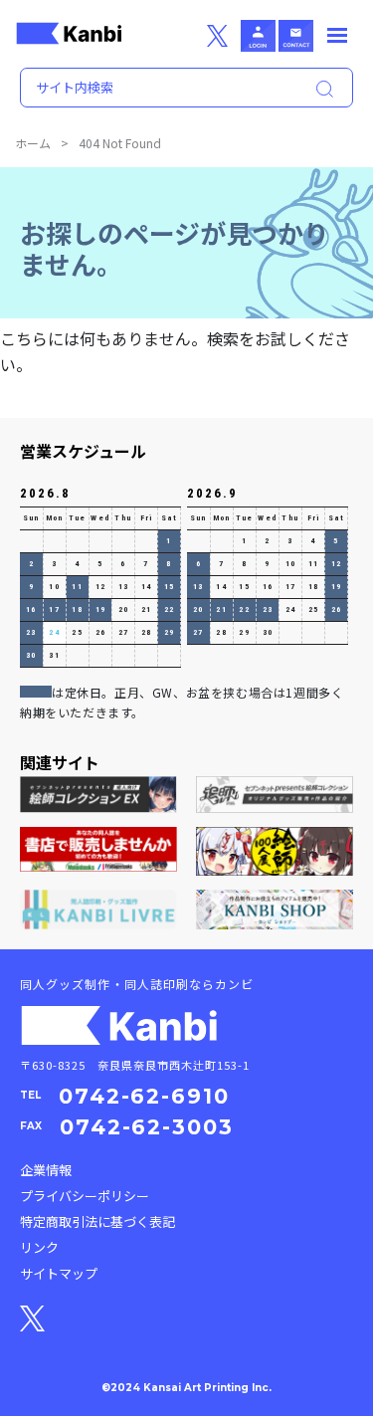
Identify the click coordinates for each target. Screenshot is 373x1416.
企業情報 (46, 1169)
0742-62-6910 (144, 1096)
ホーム (33, 142)
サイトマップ (58, 1273)
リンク (39, 1247)
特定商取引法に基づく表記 (97, 1221)
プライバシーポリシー (84, 1195)
